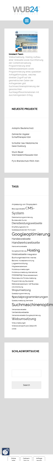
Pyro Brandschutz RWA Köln (25, 161)
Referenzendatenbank (20, 284)
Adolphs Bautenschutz (23, 128)
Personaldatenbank (30, 275)
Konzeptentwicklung (26, 261)
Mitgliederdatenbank (19, 266)
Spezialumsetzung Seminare (22, 301)
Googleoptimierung (31, 234)
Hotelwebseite (19, 254)
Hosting (33, 250)
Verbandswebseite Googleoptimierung (26, 315)
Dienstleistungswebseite (27, 223)
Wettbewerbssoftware (20, 326)
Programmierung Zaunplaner (23, 281)
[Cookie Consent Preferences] (5, 451)
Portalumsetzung (29, 278)
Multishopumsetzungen (20, 269)
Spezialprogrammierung (21, 294)
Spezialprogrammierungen (30, 297)
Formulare (31, 230)
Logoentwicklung (20, 263)
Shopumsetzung (21, 290)
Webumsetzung (24, 319)
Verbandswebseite (20, 312)
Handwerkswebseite (26, 242)
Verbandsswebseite (19, 309)
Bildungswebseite (18, 209)
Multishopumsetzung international (24, 272)
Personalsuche (17, 278)
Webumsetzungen (19, 323)
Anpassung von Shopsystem (24, 204)
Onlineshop (17, 275)
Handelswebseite (21, 238)
